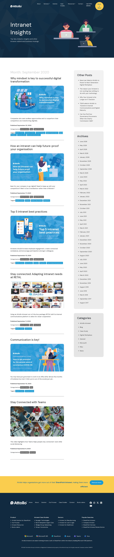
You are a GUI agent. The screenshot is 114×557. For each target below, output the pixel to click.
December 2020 (85, 240)
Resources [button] (71, 4)
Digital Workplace (38, 129)
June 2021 (83, 216)
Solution (55, 4)
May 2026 (83, 145)
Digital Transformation (52, 133)
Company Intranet (88, 523)
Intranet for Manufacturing (68, 520)
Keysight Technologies (42, 520)
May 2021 (83, 220)
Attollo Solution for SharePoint (21, 520)
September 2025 (86, 169)
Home (30, 502)
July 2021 (83, 212)
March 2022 (84, 189)
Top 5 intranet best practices (28, 211)
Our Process (52, 502)
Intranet (27, 200)
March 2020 (84, 275)
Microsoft (32, 452)
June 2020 (83, 263)
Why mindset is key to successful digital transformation (35, 80)
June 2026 (83, 142)
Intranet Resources (18, 525)
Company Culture (30, 133)
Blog (31, 129)
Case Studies (62, 5)
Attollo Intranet (24, 129)
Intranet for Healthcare (67, 525)
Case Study (37, 325)
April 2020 (83, 271)
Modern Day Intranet (36, 200)
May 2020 (83, 267)
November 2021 (85, 204)
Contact (80, 4)
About (39, 4)
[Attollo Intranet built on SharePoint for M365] (16, 6)
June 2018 (83, 291)
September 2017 (85, 299)
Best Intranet (28, 263)
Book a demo (99, 6)
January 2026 (84, 157)
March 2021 (84, 228)
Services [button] (46, 4)
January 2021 (84, 236)
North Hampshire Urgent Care (45, 523)
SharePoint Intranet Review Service (93, 527)
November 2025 (85, 161)
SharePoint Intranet (89, 520)
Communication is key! (24, 340)
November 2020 (85, 244)
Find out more (96, 482)
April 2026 (83, 149)
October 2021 (84, 208)
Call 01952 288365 (89, 5)
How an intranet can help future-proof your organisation (34, 147)
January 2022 (84, 197)
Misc (81, 347)
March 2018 (84, 295)
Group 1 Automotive (42, 527)
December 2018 (85, 279)
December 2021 (85, 201)
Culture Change (40, 133)
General (82, 339)
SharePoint (46, 200)
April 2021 (83, 224)
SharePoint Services (89, 525)
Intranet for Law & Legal (67, 523)
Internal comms (22, 135)
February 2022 (85, 193)
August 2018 (84, 287)
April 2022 (83, 185)
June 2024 (83, 177)
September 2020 (86, 252)
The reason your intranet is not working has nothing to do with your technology (89, 91)
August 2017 (84, 303)
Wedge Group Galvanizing (43, 525)
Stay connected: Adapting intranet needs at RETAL (36, 275)
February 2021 (85, 232)
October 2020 (85, 248)
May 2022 (83, 181)
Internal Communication (34, 135)
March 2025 (84, 173)
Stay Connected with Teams (28, 402)
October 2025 (85, 165)
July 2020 (83, 259)
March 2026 (84, 153)
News (82, 351)
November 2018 (85, 283)
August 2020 (84, 256)
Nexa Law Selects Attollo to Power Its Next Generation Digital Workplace (89, 82)
